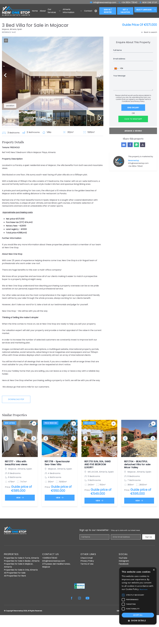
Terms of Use (86, 563)
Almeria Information (68, 11)
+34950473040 (49, 557)
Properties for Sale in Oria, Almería (21, 569)
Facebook (124, 563)
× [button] (154, 570)
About (43, 10)
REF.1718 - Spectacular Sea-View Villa (57, 463)
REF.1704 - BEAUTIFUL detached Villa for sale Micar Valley (137, 464)
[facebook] (72, 598)
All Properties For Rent (15, 575)
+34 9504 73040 (135, 166)
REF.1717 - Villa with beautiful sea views (16, 463)
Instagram (124, 560)
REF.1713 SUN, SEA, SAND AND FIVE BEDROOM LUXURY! (97, 464)
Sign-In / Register (108, 10)
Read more (144, 589)
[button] (138, 620)
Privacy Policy (139, 101)
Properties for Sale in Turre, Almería (21, 557)
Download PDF (16, 399)
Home (35, 10)
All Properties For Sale (14, 572)
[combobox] (116, 68)
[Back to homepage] (16, 11)
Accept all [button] (138, 615)
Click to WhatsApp (133, 119)
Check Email (86, 557)
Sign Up (148, 537)
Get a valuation (125, 10)
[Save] (6, 41)
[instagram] (79, 598)
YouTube (123, 557)
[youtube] (87, 598)
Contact (88, 10)
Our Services (52, 11)
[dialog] (138, 596)
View (18, 497)
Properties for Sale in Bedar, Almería (21, 560)
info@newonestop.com (138, 163)
